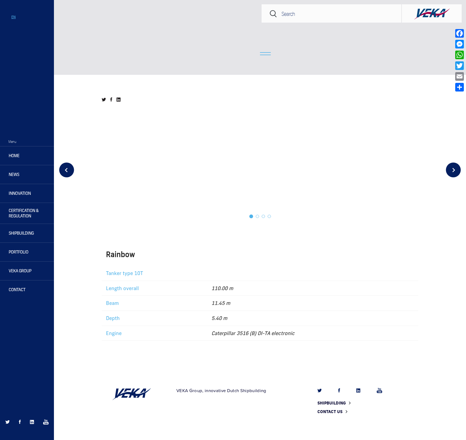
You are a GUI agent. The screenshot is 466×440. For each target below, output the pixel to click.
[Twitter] (459, 65)
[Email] (459, 76)
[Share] (459, 87)
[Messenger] (459, 44)
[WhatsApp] (459, 55)
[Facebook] (459, 33)
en (13, 17)
